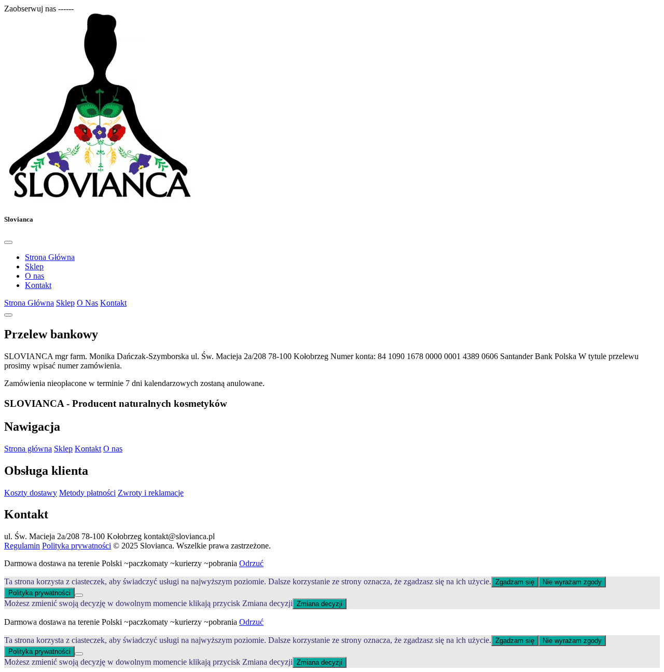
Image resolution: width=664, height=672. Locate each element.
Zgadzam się (514, 582)
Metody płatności (87, 492)
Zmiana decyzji (319, 604)
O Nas (87, 302)
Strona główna (28, 448)
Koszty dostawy (30, 492)
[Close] (8, 242)
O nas (34, 275)
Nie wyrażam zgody (572, 582)
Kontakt (38, 285)
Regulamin (22, 545)
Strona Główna (50, 257)
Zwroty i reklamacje (151, 492)
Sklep (34, 266)
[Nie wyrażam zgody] (79, 595)
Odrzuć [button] (251, 563)
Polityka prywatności (76, 545)
